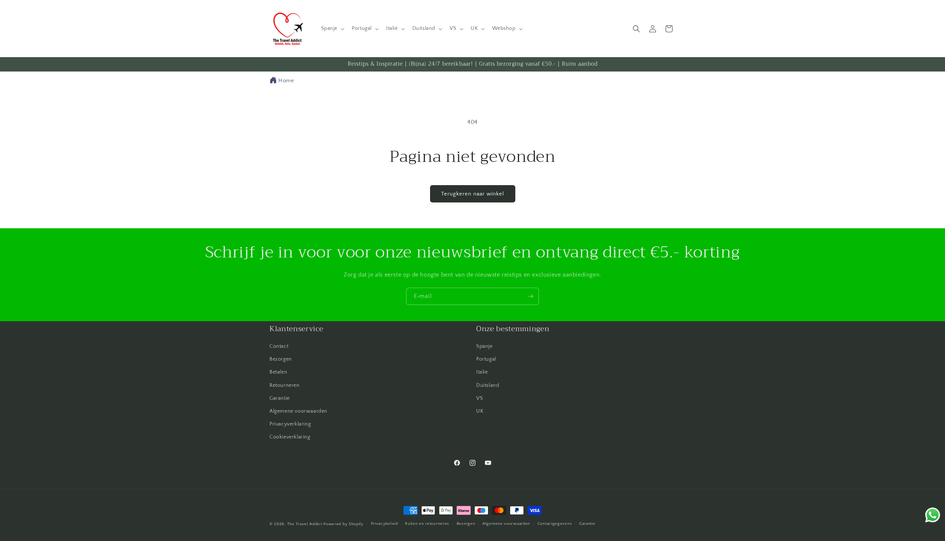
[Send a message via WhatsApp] (932, 515)
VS (479, 398)
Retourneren (284, 385)
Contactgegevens (554, 523)
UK (479, 411)
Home (286, 80)
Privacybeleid (384, 523)
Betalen (278, 372)
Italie (482, 372)
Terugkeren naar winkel (472, 194)
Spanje (484, 346)
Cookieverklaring (289, 437)
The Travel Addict (304, 524)
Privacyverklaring (290, 424)
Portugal (486, 359)
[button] (332, 28)
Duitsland (487, 385)
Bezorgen (280, 359)
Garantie (279, 398)
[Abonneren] (530, 296)
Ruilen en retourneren (427, 523)
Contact (278, 346)
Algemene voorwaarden (298, 411)
